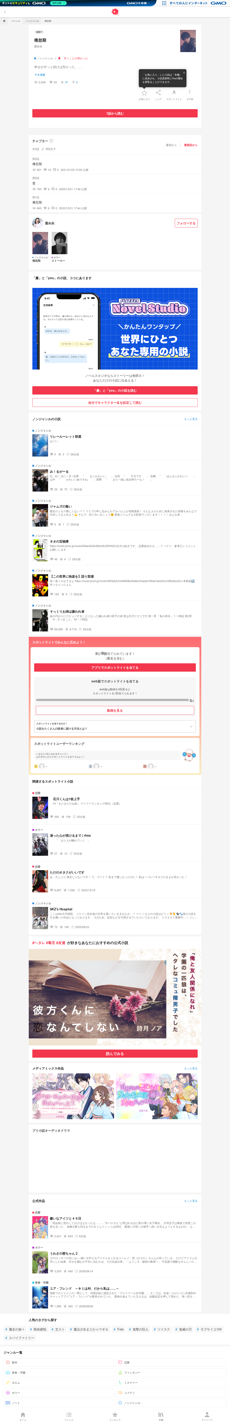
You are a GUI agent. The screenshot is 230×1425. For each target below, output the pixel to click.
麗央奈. (38, 46)
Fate (119, 1329)
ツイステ (162, 1329)
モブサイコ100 (209, 1329)
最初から (171, 145)
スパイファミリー (19, 1337)
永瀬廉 (40, 74)
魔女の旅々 (15, 1329)
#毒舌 (50, 942)
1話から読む (115, 113)
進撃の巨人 (138, 1329)
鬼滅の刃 (183, 1329)
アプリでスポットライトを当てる (115, 667)
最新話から (191, 145)
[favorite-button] (144, 92)
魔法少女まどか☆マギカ (89, 1329)
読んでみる (115, 1053)
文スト (58, 1329)
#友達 (60, 942)
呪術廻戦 (38, 1329)
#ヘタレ (38, 942)
